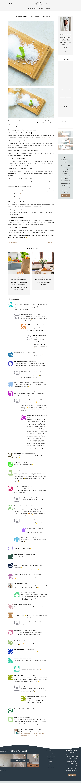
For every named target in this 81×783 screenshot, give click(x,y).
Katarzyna (16, 563)
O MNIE (66, 140)
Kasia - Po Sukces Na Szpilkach (21, 382)
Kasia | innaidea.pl (18, 391)
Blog (29, 8)
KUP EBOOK (65, 195)
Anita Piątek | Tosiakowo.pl (20, 574)
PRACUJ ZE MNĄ (68, 3)
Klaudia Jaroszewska (19, 649)
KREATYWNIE (52, 756)
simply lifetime (18, 453)
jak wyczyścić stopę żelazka (23, 193)
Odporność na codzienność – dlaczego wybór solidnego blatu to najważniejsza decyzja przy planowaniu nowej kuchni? (19, 284)
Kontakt (48, 8)
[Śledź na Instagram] (9, 4)
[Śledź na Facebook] (14, 4)
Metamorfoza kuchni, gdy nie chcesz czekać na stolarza (43, 282)
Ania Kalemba (17, 361)
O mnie (34, 8)
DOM (38, 19)
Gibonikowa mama (18, 554)
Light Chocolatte (18, 630)
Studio (43, 8)
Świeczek (16, 352)
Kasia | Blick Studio (18, 675)
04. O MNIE (50, 761)
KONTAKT (65, 147)
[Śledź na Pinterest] (11, 4)
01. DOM (51, 753)
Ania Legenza (27, 19)
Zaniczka (16, 613)
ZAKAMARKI (51, 758)
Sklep (38, 8)
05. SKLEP (51, 764)
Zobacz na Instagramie (20, 760)
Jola (15, 486)
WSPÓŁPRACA (66, 133)
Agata (15, 717)
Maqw (15, 302)
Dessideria (16, 546)
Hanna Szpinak (17, 470)
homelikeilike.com (18, 640)
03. (48, 758)
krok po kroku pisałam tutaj (46, 137)
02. (48, 756)
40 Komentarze (42, 19)
